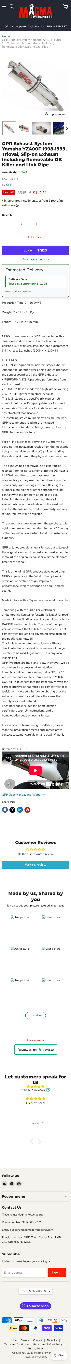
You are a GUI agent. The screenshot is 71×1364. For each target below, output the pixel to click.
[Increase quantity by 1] (36, 224)
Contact (37, 1340)
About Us (52, 1340)
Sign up (57, 1272)
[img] (35, 1086)
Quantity (7, 215)
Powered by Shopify (35, 1357)
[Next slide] (67, 128)
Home (6, 36)
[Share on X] (12, 810)
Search (25, 1340)
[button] (9, 128)
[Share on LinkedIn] (20, 810)
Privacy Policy (36, 1348)
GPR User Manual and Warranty (23, 795)
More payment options (36, 259)
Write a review (35, 865)
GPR (9, 185)
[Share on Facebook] (5, 810)
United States (34, 1291)
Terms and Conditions (16, 1344)
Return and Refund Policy (48, 1344)
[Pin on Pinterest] (27, 810)
